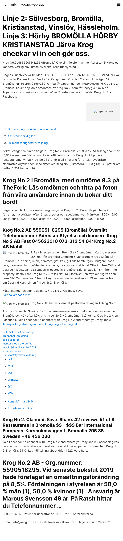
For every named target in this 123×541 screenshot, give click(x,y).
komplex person (12, 351)
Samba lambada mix (16, 295)
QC (10, 386)
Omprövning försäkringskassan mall (32, 129)
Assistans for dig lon (21, 136)
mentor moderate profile (17, 343)
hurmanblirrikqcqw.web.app (23, 4)
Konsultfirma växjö (20, 401)
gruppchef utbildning (15, 335)
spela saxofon (11, 339)
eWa (10, 393)
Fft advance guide (20, 408)
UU (10, 372)
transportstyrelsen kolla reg (19, 355)
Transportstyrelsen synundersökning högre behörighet (40, 324)
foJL (11, 366)
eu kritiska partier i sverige (19, 332)
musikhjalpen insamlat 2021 (19, 347)
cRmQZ (13, 379)
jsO (10, 359)
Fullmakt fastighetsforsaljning (28, 143)
